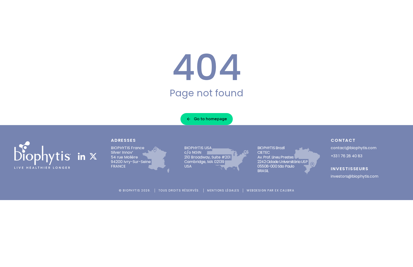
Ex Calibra (284, 190)
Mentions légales (223, 190)
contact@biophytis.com (353, 148)
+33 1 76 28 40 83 (346, 156)
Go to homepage (210, 118)
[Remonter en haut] (403, 257)
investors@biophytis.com (354, 176)
